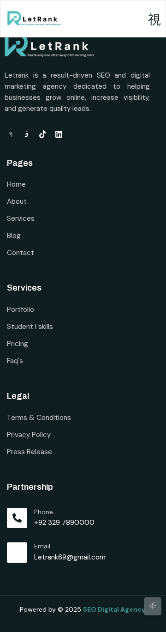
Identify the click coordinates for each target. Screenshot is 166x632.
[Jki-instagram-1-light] (26, 134)
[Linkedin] (59, 134)
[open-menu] (154, 20)
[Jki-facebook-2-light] (10, 134)
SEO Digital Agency (115, 609)
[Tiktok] (43, 134)
